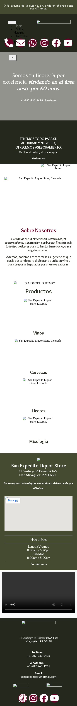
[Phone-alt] (8, 42)
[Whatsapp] (32, 42)
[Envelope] (20, 42)
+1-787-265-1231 (38, 666)
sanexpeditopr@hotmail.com (38, 676)
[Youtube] (68, 42)
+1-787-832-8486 (38, 655)
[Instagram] (44, 42)
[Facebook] (56, 42)
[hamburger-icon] (12, 22)
